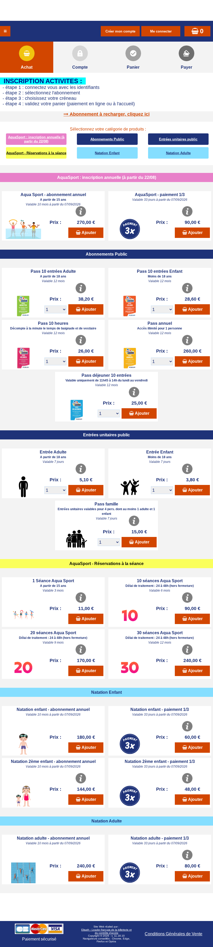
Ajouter (89, 232)
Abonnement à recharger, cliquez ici (110, 114)
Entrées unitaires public (178, 139)
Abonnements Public (107, 139)
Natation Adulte (178, 153)
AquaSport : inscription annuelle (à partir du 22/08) (36, 139)
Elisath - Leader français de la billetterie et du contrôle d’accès (106, 931)
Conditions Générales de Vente (173, 934)
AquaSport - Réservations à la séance (36, 153)
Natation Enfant (107, 153)
